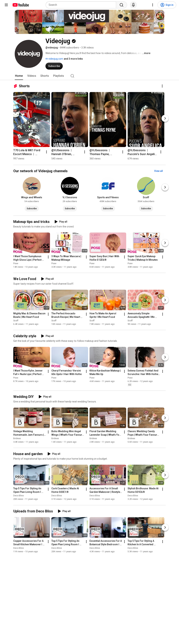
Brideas (17, 438)
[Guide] (6, 5)
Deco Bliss (18, 496)
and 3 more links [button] (73, 58)
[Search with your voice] (133, 4)
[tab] (19, 76)
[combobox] (82, 5)
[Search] (121, 4)
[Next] (165, 118)
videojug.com (55, 58)
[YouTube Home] (20, 5)
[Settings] (153, 5)
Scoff (15, 320)
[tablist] (89, 76)
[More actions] (162, 86)
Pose (15, 263)
